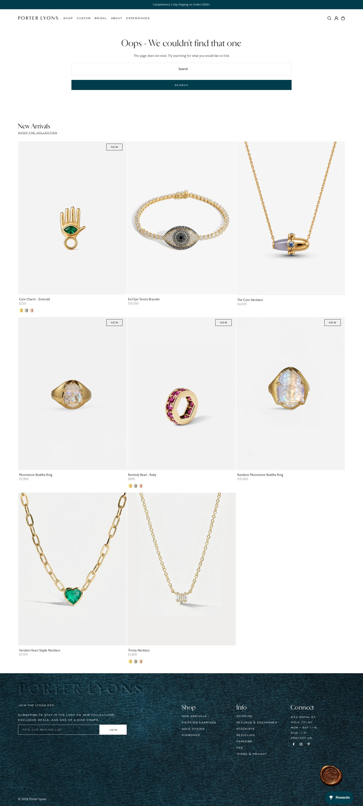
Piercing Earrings (199, 722)
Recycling (245, 735)
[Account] (336, 18)
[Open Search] (329, 18)
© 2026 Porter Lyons (32, 799)
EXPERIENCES (138, 18)
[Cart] (343, 18)
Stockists (245, 728)
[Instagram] (301, 744)
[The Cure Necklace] (290, 218)
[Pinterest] (309, 744)
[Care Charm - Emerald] (72, 218)
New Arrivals (194, 716)
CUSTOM (84, 18)
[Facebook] (294, 744)
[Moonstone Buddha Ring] (72, 393)
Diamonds (191, 735)
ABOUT (116, 18)
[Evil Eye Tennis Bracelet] (181, 218)
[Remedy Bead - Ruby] (181, 393)
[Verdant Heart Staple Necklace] (72, 569)
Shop (68, 18)
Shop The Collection (37, 132)
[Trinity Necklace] (181, 569)
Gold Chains (193, 728)
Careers (244, 741)
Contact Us (301, 738)
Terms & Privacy (251, 754)
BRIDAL (101, 18)
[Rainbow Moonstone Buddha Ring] (290, 393)
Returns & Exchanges (257, 722)
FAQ (239, 747)
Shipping (244, 716)
